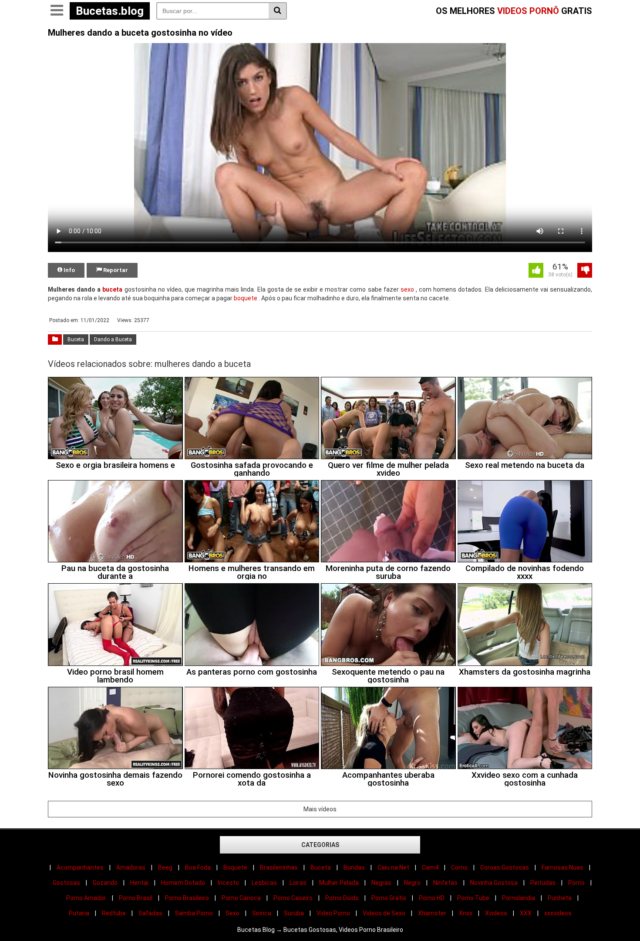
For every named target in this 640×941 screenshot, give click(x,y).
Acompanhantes (80, 867)
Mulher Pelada (339, 882)
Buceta (75, 339)
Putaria (79, 913)
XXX (526, 913)
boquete (245, 298)
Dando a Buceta (113, 339)
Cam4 (430, 867)
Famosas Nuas (562, 867)
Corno (459, 867)
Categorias (320, 844)
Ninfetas (445, 882)
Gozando (105, 882)
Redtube (114, 913)
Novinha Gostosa (494, 882)
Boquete (235, 867)
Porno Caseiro (293, 897)
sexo (407, 289)
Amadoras (130, 867)
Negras (381, 882)
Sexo (232, 913)
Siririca (261, 913)
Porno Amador (86, 897)
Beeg (165, 867)
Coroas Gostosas (504, 867)
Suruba (294, 913)
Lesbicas (264, 882)
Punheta (560, 897)
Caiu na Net (393, 867)
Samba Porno (194, 913)
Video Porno (333, 913)
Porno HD (432, 897)
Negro (412, 882)
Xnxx (465, 913)
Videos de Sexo (384, 913)
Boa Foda (198, 867)
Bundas (354, 867)
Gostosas (66, 882)
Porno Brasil (135, 897)
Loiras (298, 882)
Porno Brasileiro (187, 897)
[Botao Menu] (56, 11)
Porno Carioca (241, 897)
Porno (576, 882)
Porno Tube (473, 897)
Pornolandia (518, 897)
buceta (112, 289)
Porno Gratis (388, 897)
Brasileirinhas (279, 867)
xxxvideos (558, 913)
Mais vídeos (320, 809)
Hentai (139, 882)
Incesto (228, 882)
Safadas (150, 913)
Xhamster (432, 913)
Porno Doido (342, 897)
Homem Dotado (183, 882)
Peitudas (543, 882)
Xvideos (496, 913)
